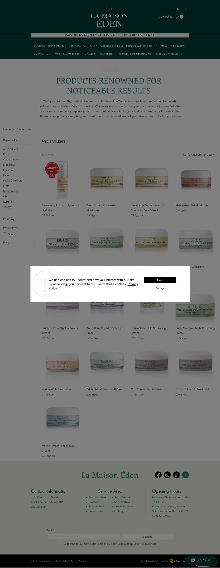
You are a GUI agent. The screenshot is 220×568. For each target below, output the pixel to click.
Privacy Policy (78, 561)
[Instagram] (167, 474)
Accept (160, 280)
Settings (160, 288)
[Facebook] (158, 474)
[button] (179, 17)
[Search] (185, 28)
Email (50, 530)
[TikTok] (176, 474)
